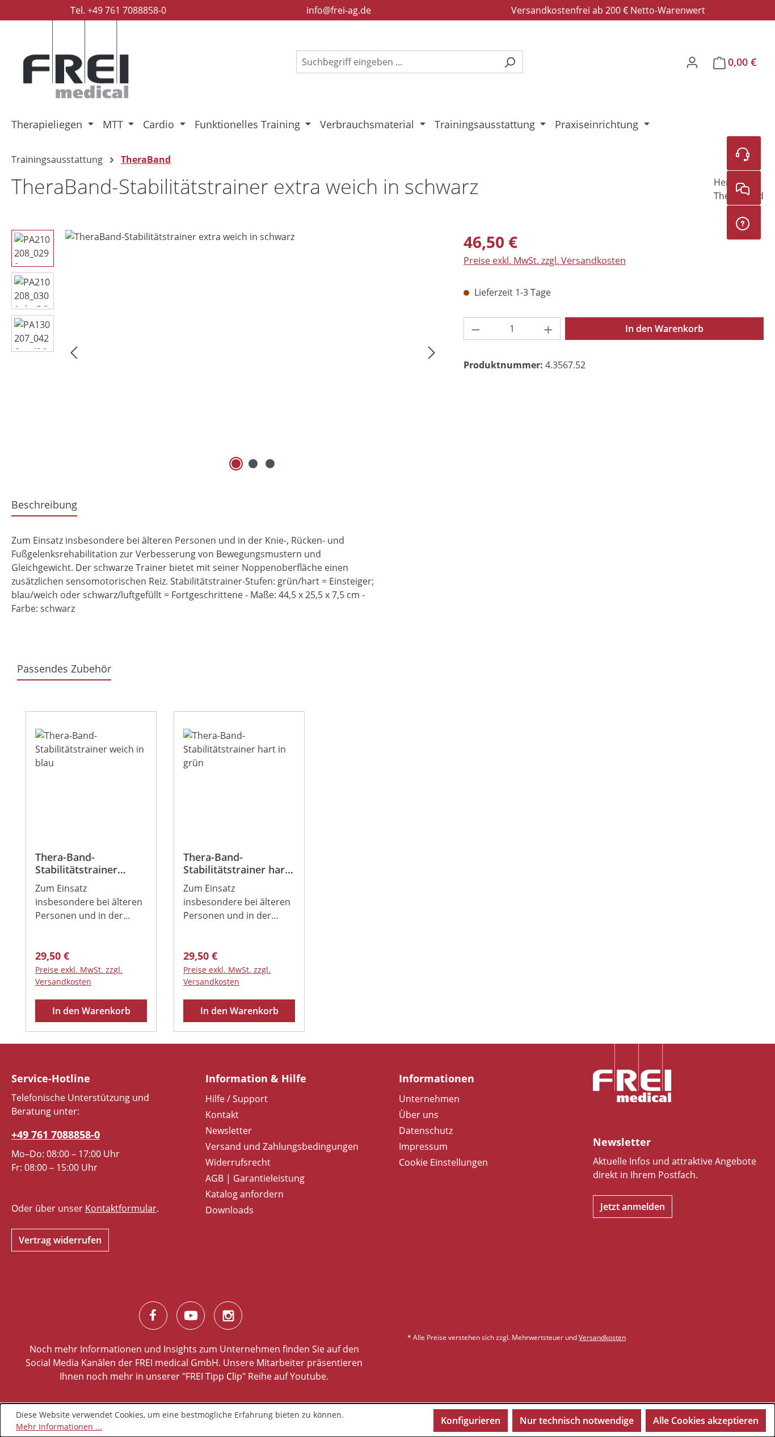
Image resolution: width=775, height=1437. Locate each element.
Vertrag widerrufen (60, 1240)
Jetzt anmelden (632, 1206)
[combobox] (396, 62)
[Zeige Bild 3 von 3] (270, 463)
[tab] (44, 505)
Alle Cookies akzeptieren (706, 1420)
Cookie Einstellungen (443, 1162)
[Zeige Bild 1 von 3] (236, 463)
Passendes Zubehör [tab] (64, 668)
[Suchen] (509, 62)
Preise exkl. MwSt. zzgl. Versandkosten (545, 260)
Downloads (229, 1210)
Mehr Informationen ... (59, 1426)
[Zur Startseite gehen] (76, 59)
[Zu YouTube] (190, 1315)
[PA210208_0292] (252, 352)
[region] (226, 352)
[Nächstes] (431, 352)
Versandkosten (602, 1337)
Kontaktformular (121, 1208)
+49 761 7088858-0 (55, 1134)
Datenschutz (426, 1130)
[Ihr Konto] (692, 62)
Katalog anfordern (244, 1194)
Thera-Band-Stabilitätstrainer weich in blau (76, 863)
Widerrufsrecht (238, 1162)
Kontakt (222, 1114)
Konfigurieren (470, 1420)
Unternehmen (429, 1099)
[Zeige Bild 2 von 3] (253, 463)
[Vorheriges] (73, 352)
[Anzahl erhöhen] (549, 328)
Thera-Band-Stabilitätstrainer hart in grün (236, 863)
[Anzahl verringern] (475, 328)
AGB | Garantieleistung (255, 1178)
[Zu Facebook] (153, 1315)
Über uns (419, 1114)
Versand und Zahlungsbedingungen (282, 1146)
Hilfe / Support (236, 1099)
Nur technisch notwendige (577, 1420)
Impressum (423, 1146)
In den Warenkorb (664, 328)
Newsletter (228, 1130)
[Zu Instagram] (228, 1315)
